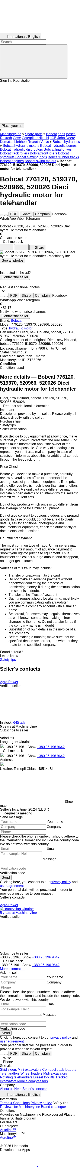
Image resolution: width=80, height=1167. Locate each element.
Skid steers (9, 1069)
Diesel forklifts (44, 1077)
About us (6, 1089)
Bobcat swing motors (40, 161)
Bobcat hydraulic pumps (58, 145)
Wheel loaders (31, 1073)
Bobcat (16, 320)
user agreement (12, 886)
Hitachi (43, 138)
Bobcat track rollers (14, 153)
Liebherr (20, 142)
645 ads (19, 722)
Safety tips (8, 659)
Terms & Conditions (15, 1103)
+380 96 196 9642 (51, 747)
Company (54, 827)
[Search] (33, 61)
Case (17, 138)
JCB (53, 138)
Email (51, 848)
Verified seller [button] (10, 686)
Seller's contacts (34, 1089)
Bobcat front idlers (43, 153)
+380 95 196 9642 (51, 756)
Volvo (45, 142)
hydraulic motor (20, 328)
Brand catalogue (53, 1107)
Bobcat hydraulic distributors (21, 149)
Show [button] (32, 747)
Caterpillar (30, 138)
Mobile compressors (32, 1081)
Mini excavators (30, 1069)
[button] (40, 103)
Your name (55, 821)
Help (18, 1089)
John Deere (66, 138)
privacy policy (60, 882)
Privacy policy (41, 1103)
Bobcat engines (12, 161)
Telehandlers (10, 1073)
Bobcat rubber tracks (63, 157)
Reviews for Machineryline (20, 1107)
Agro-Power (9, 682)
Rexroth (34, 142)
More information (12, 969)
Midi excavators (55, 1073)
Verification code (12, 873)
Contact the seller (15, 277)
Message (50, 859)
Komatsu (6, 142)
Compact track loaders (59, 1069)
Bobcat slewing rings (31, 157)
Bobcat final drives (58, 149)
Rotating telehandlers (16, 1077)
